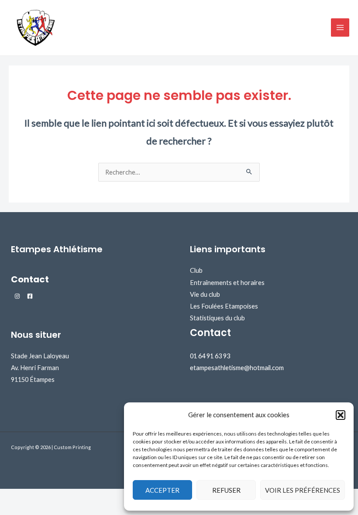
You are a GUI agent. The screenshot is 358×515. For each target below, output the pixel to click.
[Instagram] (17, 296)
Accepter (162, 490)
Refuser (226, 490)
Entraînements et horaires (227, 282)
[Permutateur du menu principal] (340, 27)
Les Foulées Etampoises (224, 306)
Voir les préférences (302, 490)
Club (196, 270)
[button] (340, 415)
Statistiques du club (217, 318)
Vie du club (205, 294)
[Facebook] (30, 296)
